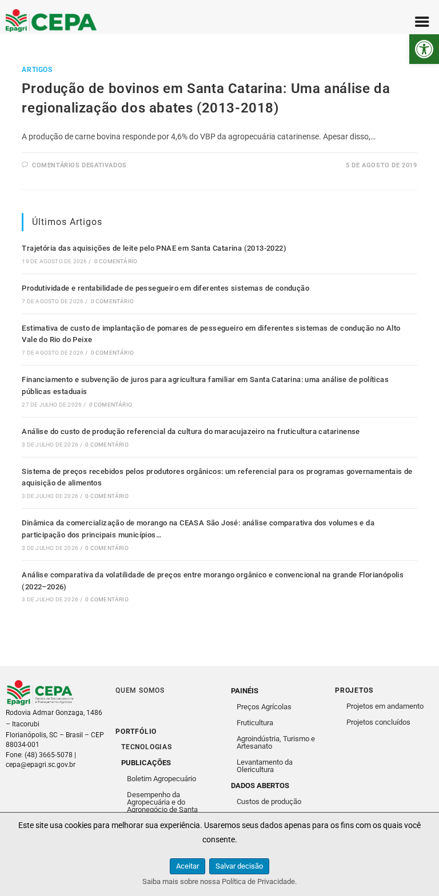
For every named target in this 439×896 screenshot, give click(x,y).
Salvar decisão (239, 866)
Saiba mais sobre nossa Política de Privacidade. (219, 881)
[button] (424, 49)
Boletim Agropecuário (161, 778)
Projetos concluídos (378, 722)
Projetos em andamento (385, 706)
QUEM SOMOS (140, 690)
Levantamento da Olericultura (265, 766)
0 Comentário (115, 261)
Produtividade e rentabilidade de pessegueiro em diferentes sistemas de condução (165, 288)
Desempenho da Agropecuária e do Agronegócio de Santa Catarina (162, 805)
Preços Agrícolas (264, 706)
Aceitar (187, 866)
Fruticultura (255, 722)
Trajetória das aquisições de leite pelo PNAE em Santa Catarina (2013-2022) (154, 248)
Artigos (37, 70)
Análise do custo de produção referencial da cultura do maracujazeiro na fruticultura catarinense (191, 431)
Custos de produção (269, 801)
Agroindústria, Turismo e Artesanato (276, 742)
